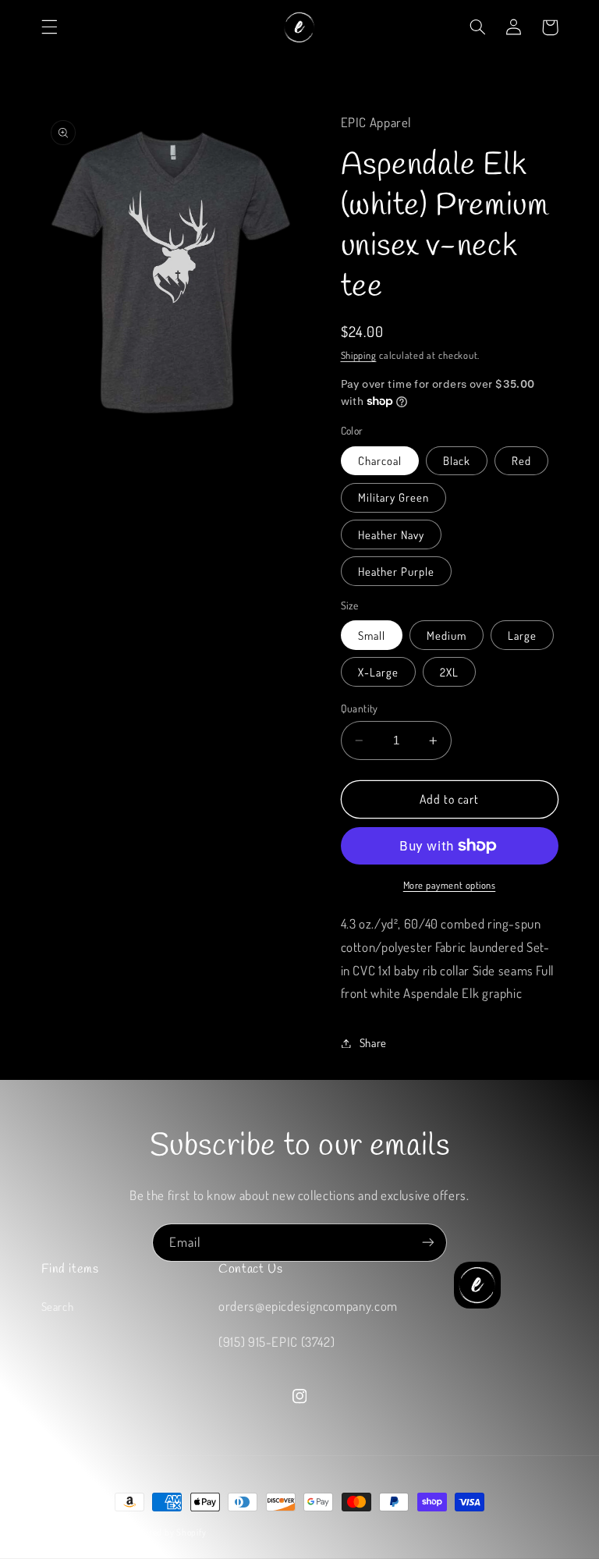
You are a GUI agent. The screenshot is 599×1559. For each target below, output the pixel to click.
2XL (449, 672)
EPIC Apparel (99, 1532)
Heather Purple (396, 571)
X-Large (378, 672)
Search (57, 1306)
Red (521, 460)
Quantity (359, 708)
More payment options (449, 885)
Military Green (394, 497)
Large (522, 635)
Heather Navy (391, 534)
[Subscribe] (428, 1242)
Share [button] (373, 1042)
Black (456, 460)
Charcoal (380, 460)
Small (371, 635)
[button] (49, 27)
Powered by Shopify (167, 1532)
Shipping (359, 355)
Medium (446, 635)
